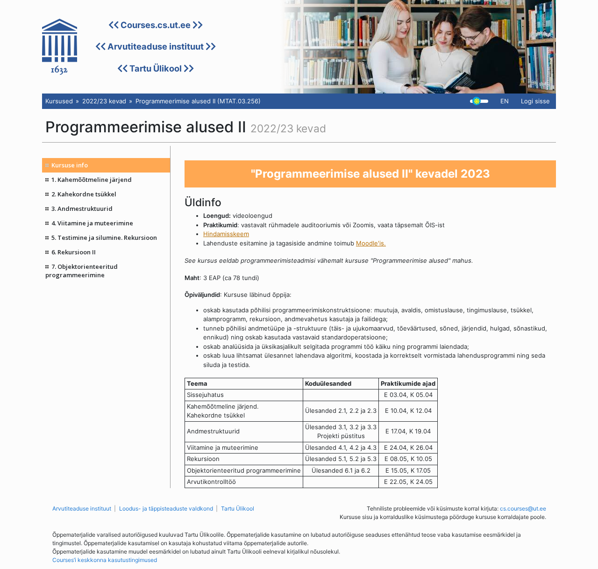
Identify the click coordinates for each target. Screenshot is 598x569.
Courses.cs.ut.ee (155, 25)
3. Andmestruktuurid (82, 208)
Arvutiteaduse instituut (156, 46)
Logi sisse (535, 101)
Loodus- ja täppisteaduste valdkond (166, 508)
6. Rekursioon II (73, 252)
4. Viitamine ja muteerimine (92, 223)
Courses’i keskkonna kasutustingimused (104, 559)
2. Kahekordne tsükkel (83, 194)
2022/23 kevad (104, 101)
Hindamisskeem (226, 234)
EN (504, 101)
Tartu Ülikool (156, 68)
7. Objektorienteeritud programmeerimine (81, 270)
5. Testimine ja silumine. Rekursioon (104, 237)
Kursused (59, 101)
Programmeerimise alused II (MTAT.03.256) (198, 101)
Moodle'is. (371, 243)
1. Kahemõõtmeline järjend (91, 179)
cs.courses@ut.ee (523, 508)
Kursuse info (69, 165)
